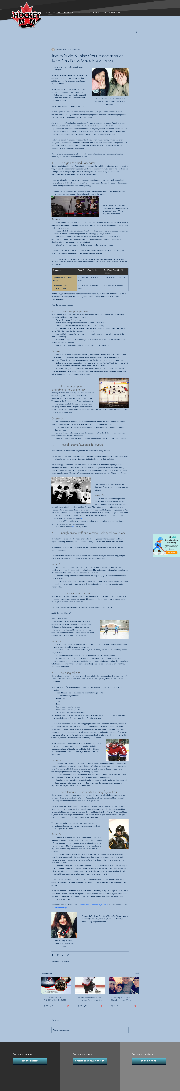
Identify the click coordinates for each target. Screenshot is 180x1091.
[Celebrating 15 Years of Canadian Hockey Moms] (124, 985)
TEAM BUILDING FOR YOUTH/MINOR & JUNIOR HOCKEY (55, 998)
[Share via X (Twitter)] (58, 955)
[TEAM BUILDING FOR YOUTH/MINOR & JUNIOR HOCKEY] (56, 985)
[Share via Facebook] (52, 955)
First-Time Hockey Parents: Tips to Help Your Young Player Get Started (89, 998)
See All (136, 973)
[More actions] (127, 49)
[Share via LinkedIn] (63, 955)
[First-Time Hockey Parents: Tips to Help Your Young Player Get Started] (90, 985)
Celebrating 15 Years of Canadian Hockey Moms (121, 998)
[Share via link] (68, 955)
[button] (96, 12)
